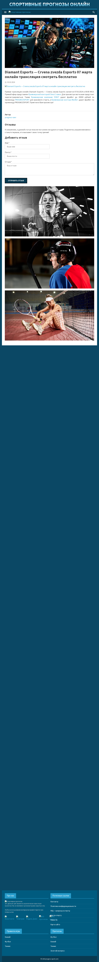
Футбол (8, 941)
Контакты (54, 901)
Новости (53, 920)
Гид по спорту (56, 915)
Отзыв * (8, 162)
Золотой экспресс (57, 951)
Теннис (8, 946)
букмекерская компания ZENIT (45, 97)
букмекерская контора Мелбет (65, 100)
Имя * (7, 143)
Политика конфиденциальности (63, 906)
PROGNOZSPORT (22, 100)
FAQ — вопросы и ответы (60, 911)
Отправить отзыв (16, 181)
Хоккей (7, 937)
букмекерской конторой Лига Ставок (44, 94)
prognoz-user (10, 117)
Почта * (8, 152)
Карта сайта (55, 924)
